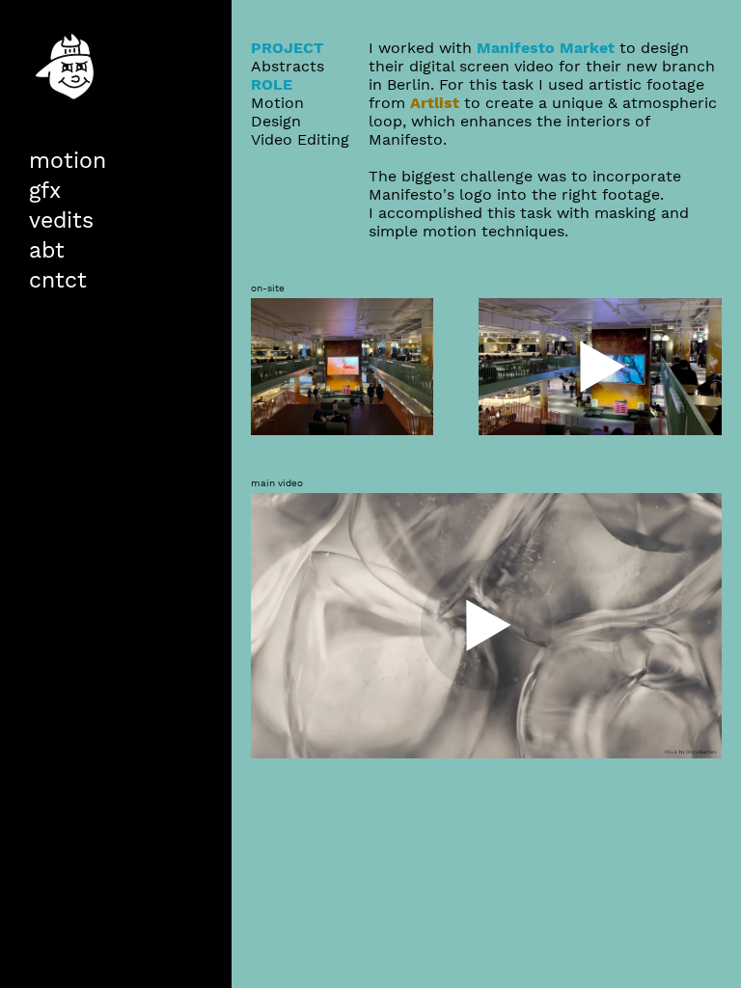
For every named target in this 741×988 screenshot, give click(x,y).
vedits (61, 220)
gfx (45, 190)
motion (67, 160)
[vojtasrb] (68, 143)
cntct (58, 279)
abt (47, 249)
